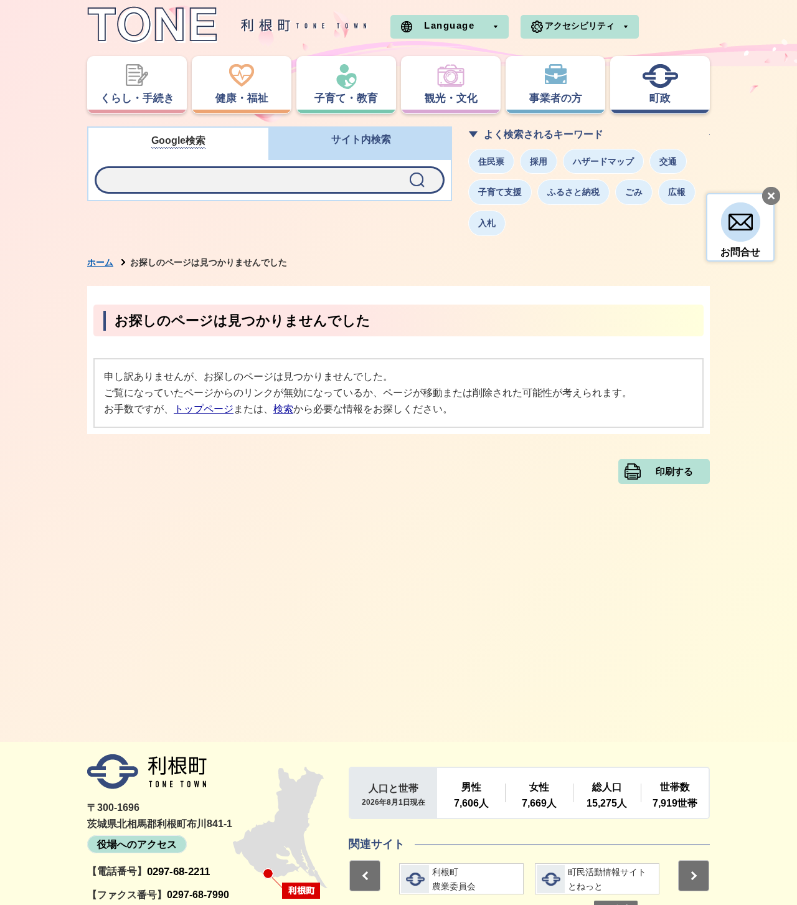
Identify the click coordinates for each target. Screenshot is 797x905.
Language (449, 25)
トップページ (203, 409)
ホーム (100, 262)
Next (693, 875)
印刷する (674, 471)
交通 (668, 161)
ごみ (634, 192)
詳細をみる (461, 879)
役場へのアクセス (137, 844)
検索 (283, 409)
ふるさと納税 (573, 192)
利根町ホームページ (227, 25)
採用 (538, 161)
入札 (487, 223)
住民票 (491, 161)
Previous (364, 875)
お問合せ (740, 252)
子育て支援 (500, 192)
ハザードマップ (603, 161)
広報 (677, 192)
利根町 (147, 771)
